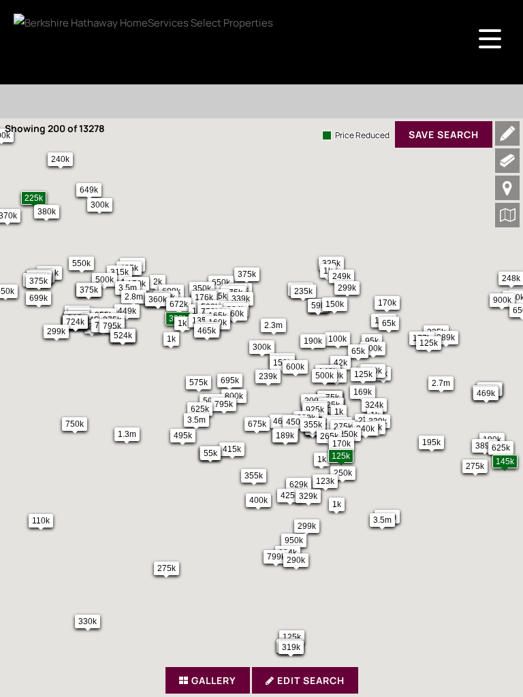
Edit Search (309, 680)
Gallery (212, 680)
